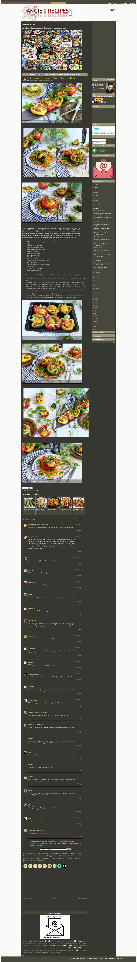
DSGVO (115, 3)
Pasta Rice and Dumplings (30, 950)
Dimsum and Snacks (60, 943)
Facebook (100, 958)
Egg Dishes (30, 80)
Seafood (84, 950)
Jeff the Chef (32, 620)
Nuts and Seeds (43, 80)
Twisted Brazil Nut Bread (99, 221)
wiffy (29, 804)
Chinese (84, 941)
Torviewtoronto (32, 636)
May (96, 283)
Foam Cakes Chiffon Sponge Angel (37, 945)
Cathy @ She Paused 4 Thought (37, 712)
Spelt (43, 952)
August (96, 274)
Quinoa (73, 950)
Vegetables (58, 952)
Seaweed (25, 952)
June (96, 280)
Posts (95, 139)
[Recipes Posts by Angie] (55, 938)
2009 (94, 324)
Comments (96, 142)
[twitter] (25, 868)
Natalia (30, 594)
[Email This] (27, 488)
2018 (94, 299)
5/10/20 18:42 (77, 699)
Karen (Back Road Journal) (36, 724)
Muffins (61, 948)
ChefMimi (31, 738)
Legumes (38, 948)
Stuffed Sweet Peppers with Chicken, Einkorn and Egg (51, 78)
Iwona (30, 558)
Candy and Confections (67, 941)
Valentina (31, 686)
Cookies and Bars (43, 943)
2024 (94, 190)
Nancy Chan (31, 582)
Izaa (29, 818)
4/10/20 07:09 (77, 557)
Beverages (41, 941)
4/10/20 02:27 (77, 536)
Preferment (62, 950)
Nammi (30, 790)
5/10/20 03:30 (77, 673)
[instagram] (49, 868)
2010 (94, 321)
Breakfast (53, 941)
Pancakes (84, 948)
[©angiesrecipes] (52, 70)
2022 (94, 195)
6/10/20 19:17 (77, 751)
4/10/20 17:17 (77, 607)
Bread (47, 941)
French (49, 945)
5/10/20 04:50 (77, 685)
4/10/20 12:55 (77, 569)
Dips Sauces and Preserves (75, 943)
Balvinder (31, 662)
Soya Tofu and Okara (36, 952)
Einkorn (36, 80)
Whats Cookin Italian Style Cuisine (38, 524)
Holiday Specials (77, 945)
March (96, 288)
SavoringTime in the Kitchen (36, 830)
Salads (78, 950)
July (96, 277)
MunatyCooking (32, 700)
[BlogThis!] (29, 488)
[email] (64, 868)
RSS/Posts (108, 3)
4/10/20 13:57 (77, 593)
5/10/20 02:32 (77, 661)
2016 (94, 305)
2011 (94, 318)
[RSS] (40, 868)
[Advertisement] (103, 50)
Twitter (105, 958)
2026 (94, 184)
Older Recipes (27, 898)
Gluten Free (67, 945)
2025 (94, 187)
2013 (94, 313)
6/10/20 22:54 (77, 776)
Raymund (31, 764)
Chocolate (26, 943)
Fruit (53, 945)
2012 (94, 315)
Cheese (77, 941)
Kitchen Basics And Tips (29, 948)
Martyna (30, 570)
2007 (94, 329)
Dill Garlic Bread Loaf (99, 247)
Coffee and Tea (33, 943)
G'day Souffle (32, 648)
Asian (33, 941)
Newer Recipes (82, 898)
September (97, 272)
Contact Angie (123, 3)
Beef (37, 941)
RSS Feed (116, 958)
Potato (52, 950)
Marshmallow (56, 948)
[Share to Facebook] (32, 488)
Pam (29, 752)
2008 (94, 326)
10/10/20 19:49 (77, 817)
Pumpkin (67, 950)
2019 (94, 297)
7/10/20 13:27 (77, 790)
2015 (94, 307)
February (97, 291)
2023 (94, 192)
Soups (29, 952)
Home (37, 74)
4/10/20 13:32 (77, 581)
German (58, 945)
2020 (94, 200)
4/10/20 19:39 (77, 635)
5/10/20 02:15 (77, 647)
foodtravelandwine (33, 674)
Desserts (51, 943)
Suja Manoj (31, 608)
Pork (49, 950)
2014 (94, 310)
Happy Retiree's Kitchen (35, 537)
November (97, 205)
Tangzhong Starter (49, 952)
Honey (85, 945)
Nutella (64, 948)
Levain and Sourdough (47, 948)
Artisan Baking (27, 941)
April (96, 285)
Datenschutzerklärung (91, 958)
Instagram (122, 958)
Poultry (42, 74)
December (97, 203)
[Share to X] (31, 488)
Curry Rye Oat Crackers (99, 210)
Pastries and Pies (42, 950)
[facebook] (45, 868)
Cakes (59, 941)
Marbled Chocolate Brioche (100, 236)
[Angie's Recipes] (47, 20)
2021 (94, 198)
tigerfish (30, 776)
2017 (94, 302)
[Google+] (35, 868)
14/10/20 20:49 (77, 829)
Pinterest (110, 958)
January (96, 293)
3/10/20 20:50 (77, 524)
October (96, 208)
